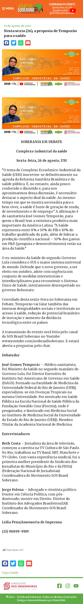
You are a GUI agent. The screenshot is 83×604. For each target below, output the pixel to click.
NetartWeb (59, 600)
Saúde (14, 572)
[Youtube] (76, 586)
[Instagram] (68, 586)
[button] (6, 42)
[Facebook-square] (59, 586)
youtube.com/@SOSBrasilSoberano (62, 12)
